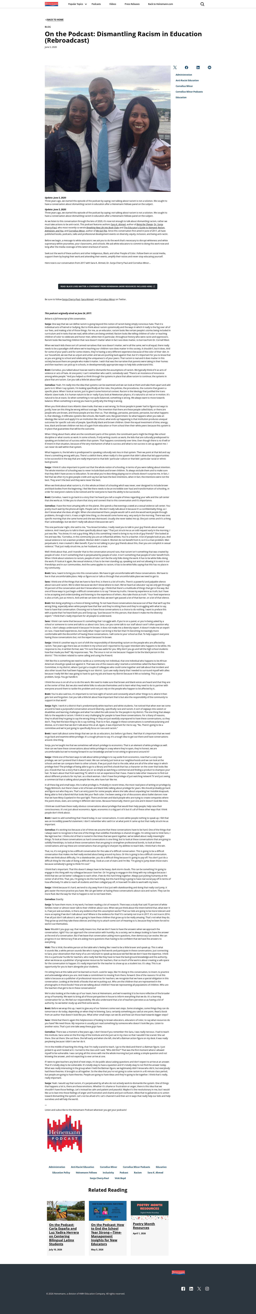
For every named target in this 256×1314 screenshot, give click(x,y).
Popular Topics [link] (75, 4)
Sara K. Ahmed (118, 224)
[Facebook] (186, 68)
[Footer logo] (178, 1272)
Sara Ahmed (87, 299)
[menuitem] (51, 4)
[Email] (209, 68)
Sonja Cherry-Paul (71, 299)
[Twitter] (175, 68)
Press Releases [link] (132, 4)
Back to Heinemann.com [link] (160, 4)
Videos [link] (112, 4)
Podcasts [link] (96, 4)
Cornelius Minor (77, 230)
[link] (51, 4)
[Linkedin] (198, 68)
